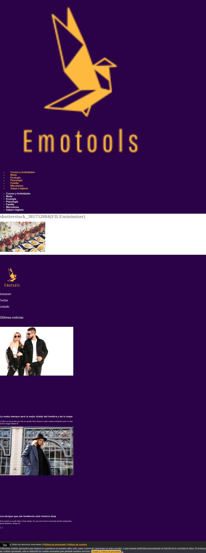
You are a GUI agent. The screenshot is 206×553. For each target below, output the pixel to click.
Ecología (15, 177)
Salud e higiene (19, 188)
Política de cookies (77, 544)
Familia (14, 183)
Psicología (16, 180)
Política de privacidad (54, 544)
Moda (13, 175)
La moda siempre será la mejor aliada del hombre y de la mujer (36, 416)
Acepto (95, 551)
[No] (122, 552)
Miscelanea (16, 185)
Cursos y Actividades (22, 172)
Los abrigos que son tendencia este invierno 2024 (28, 516)
